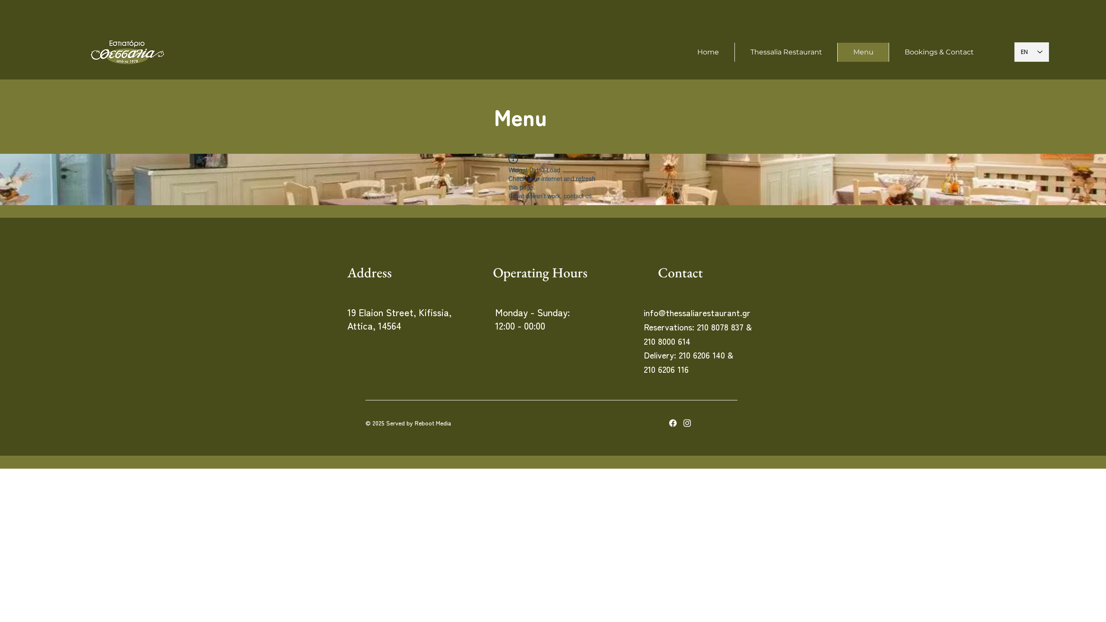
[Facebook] (673, 423)
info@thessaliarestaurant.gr (697, 312)
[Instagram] (687, 423)
